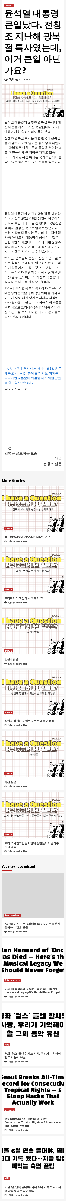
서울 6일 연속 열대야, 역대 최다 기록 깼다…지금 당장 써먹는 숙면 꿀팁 (32, 1188)
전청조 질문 (52, 461)
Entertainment (12, 980)
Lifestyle (9, 1109)
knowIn (9, 5)
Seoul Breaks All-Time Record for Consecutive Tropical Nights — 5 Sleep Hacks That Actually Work (33, 1122)
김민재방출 (11, 659)
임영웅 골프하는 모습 (20, 450)
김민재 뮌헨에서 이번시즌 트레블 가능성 (29, 720)
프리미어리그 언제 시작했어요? (23, 598)
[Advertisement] (33, 188)
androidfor (28, 79)
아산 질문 (10, 782)
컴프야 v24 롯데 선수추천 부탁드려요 (27, 537)
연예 (7, 1044)
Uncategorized (12, 915)
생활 (7, 1178)
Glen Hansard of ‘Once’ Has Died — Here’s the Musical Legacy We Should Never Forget (32, 990)
